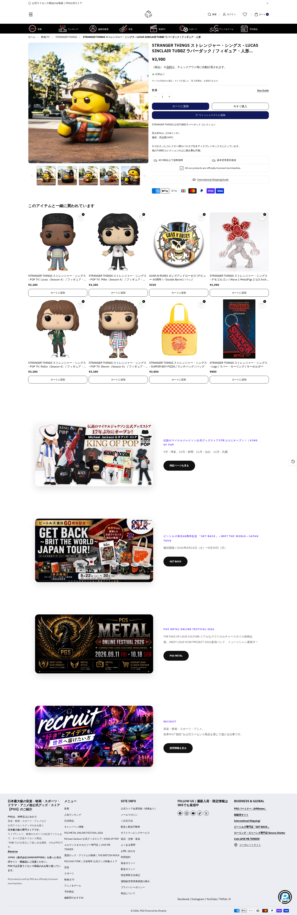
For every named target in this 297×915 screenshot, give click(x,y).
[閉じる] (267, 3)
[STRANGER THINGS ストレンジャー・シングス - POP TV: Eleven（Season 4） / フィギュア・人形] (118, 329)
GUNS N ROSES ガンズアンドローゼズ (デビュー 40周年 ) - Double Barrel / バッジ (177, 277)
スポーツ (69, 873)
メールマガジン (129, 814)
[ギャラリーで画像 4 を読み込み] (109, 175)
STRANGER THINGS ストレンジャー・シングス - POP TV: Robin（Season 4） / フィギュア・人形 (57, 365)
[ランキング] (62, 28)
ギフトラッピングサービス (135, 832)
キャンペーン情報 (74, 826)
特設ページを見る (179, 465)
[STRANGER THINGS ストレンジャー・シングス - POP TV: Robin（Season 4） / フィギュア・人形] (57, 329)
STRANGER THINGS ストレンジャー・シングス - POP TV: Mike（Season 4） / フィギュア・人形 (117, 278)
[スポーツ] (183, 28)
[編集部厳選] (93, 28)
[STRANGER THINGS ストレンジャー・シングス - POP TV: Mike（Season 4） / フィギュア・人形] (118, 242)
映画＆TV (69, 879)
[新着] (32, 28)
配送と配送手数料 (130, 826)
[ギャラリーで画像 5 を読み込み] (130, 175)
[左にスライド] (32, 176)
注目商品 (69, 820)
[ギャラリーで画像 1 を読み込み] (46, 175)
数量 (154, 90)
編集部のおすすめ (74, 897)
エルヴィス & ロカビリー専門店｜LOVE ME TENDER (87, 847)
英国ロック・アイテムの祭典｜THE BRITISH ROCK (91, 855)
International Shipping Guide (213, 179)
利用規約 (125, 857)
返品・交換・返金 (130, 838)
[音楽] (123, 28)
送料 (169, 67)
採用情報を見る (178, 748)
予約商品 (69, 891)
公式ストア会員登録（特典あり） (139, 808)
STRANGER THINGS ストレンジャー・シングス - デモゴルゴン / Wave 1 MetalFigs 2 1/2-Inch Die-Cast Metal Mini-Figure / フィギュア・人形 (238, 278)
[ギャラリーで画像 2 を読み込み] (67, 175)
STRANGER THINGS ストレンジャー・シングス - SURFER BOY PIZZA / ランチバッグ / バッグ (178, 364)
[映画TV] (153, 28)
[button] (30, 14)
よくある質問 (128, 844)
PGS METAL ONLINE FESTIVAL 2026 (83, 832)
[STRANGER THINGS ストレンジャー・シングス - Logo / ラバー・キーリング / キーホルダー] (239, 329)
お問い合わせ (128, 851)
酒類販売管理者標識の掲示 (135, 881)
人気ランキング (72, 814)
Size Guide (263, 90)
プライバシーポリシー (133, 887)
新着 (66, 808)
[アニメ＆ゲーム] (214, 28)
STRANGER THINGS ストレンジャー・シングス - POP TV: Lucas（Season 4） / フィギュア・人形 (57, 278)
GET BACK (175, 561)
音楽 (66, 867)
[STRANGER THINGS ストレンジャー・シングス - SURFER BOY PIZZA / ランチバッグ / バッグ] (178, 329)
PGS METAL (176, 655)
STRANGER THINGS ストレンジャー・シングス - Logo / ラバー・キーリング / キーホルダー (238, 364)
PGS (142, 910)
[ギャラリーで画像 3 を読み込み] (88, 175)
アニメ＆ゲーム (72, 885)
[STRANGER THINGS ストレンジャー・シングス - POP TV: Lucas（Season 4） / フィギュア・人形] (57, 242)
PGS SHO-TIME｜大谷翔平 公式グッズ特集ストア (90, 861)
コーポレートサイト (250, 844)
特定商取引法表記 (130, 875)
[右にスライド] (144, 176)
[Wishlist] (245, 14)
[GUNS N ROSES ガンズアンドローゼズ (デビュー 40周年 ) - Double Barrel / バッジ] (178, 242)
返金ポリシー (128, 863)
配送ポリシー (128, 869)
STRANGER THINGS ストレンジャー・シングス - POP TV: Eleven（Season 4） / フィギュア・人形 (117, 365)
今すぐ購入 (240, 106)
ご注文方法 (127, 820)
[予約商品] (244, 28)
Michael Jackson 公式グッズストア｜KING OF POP (91, 838)
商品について (128, 893)
